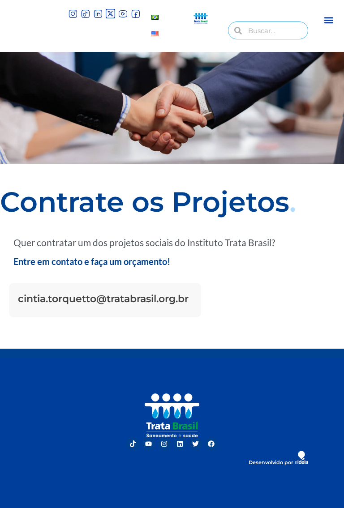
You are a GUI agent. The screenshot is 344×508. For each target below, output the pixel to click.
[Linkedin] (180, 444)
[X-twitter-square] (110, 13)
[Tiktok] (133, 444)
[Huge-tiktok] (85, 13)
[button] (329, 20)
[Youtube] (148, 444)
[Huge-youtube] (123, 13)
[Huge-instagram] (72, 13)
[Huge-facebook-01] (135, 13)
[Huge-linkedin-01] (98, 13)
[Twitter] (195, 444)
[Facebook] (211, 444)
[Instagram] (164, 444)
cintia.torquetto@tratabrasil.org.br (103, 299)
